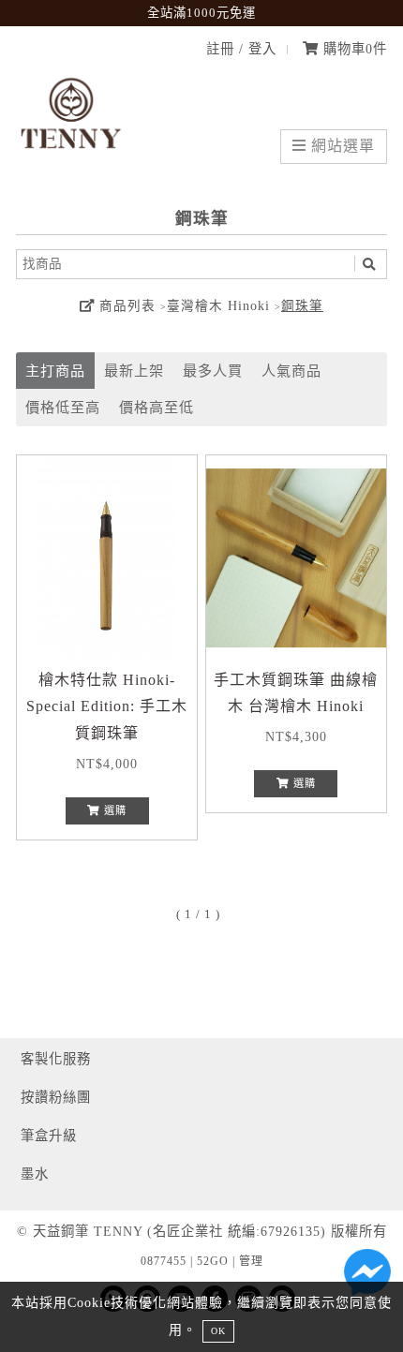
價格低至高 (62, 407)
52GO (213, 1261)
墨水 (35, 1173)
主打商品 (55, 371)
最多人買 (213, 371)
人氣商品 (291, 371)
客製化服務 (56, 1058)
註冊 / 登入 (241, 48)
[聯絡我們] (367, 1277)
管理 (251, 1261)
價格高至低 (156, 407)
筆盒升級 (49, 1135)
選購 (113, 810)
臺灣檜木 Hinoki (218, 306)
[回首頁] (72, 160)
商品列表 (125, 306)
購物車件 (353, 48)
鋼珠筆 (302, 306)
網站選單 (340, 146)
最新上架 (134, 371)
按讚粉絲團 (56, 1097)
